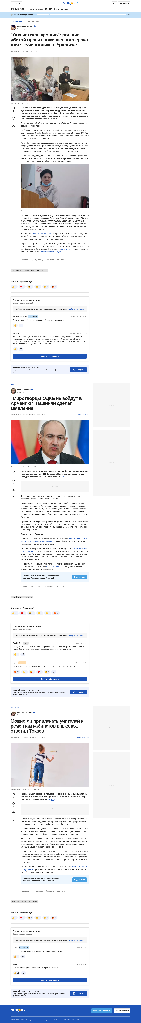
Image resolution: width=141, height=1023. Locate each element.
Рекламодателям (122, 1011)
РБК (63, 477)
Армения (28, 597)
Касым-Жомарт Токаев (29, 901)
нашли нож (66, 249)
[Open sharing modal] (14, 126)
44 (57, 613)
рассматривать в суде (51, 252)
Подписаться (79, 577)
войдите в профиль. (76, 309)
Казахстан (15, 901)
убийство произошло (41, 233)
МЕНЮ (18, 3)
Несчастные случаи (61, 9)
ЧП (46, 9)
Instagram (79, 370)
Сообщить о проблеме (102, 1011)
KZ (114, 3)
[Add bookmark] (13, 134)
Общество (15, 707)
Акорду (51, 799)
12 (33, 613)
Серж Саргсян (52, 567)
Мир (12, 384)
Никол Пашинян (17, 597)
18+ (46, 270)
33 (16, 613)
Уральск (40, 270)
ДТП (50, 9)
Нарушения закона (36, 9)
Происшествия (17, 9)
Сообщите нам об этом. (55, 260)
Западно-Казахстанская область (23, 270)
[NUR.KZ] (70, 3)
